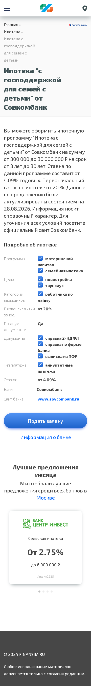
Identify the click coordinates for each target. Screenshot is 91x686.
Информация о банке (45, 437)
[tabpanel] (45, 546)
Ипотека (12, 31)
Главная (11, 24)
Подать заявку (45, 421)
